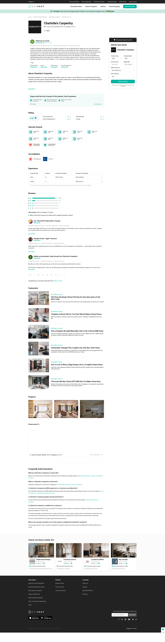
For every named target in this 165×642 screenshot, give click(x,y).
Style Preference (115, 67)
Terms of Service (60, 590)
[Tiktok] (136, 619)
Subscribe (132, 615)
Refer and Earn (122, 1)
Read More (31, 89)
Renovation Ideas (76, 6)
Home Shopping (114, 6)
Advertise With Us (87, 590)
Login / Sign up (133, 1)
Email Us (85, 594)
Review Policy (59, 583)
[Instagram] (122, 619)
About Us (85, 583)
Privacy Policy (59, 587)
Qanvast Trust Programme (36, 583)
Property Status (128, 56)
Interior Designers (91, 6)
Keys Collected (115, 73)
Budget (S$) (127, 62)
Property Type (114, 56)
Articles (103, 6)
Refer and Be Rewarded (35, 598)
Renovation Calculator (99, 1)
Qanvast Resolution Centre (36, 587)
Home (30, 17)
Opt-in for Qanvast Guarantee (37, 601)
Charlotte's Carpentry (54, 17)
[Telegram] (132, 619)
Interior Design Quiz (86, 1)
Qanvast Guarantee (112, 1)
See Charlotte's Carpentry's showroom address (69, 484)
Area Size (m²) (114, 62)
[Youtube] (129, 619)
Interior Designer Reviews (40, 17)
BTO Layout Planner (74, 1)
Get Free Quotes (130, 6)
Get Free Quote (123, 81)
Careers (84, 587)
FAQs (30, 605)
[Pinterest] (125, 619)
